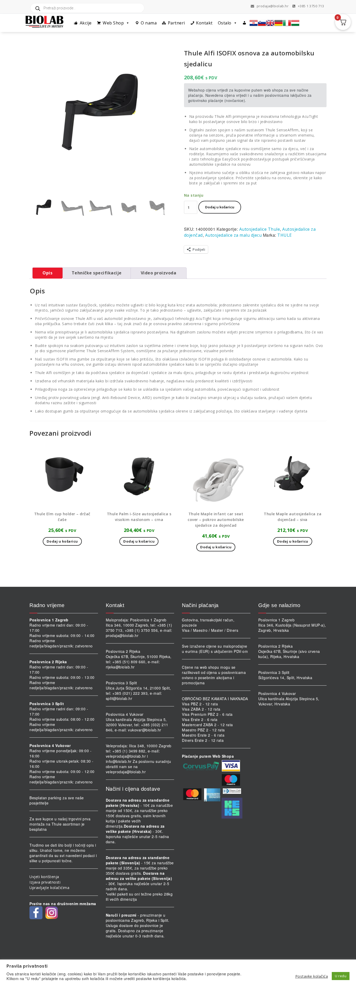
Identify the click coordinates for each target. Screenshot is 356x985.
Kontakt (204, 23)
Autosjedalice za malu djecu (233, 235)
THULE (284, 235)
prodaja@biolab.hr (273, 6)
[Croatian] (253, 23)
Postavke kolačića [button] (311, 976)
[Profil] (244, 23)
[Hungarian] (295, 23)
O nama (149, 23)
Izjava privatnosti (44, 882)
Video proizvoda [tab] (158, 273)
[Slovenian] (262, 23)
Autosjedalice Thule (259, 229)
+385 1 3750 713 (310, 6)
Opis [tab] (47, 273)
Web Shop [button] (113, 23)
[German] (278, 23)
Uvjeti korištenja (44, 876)
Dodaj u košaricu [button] (62, 541)
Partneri (176, 23)
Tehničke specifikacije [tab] (97, 273)
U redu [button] (340, 976)
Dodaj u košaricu (219, 207)
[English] (270, 23)
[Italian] (287, 23)
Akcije (86, 23)
